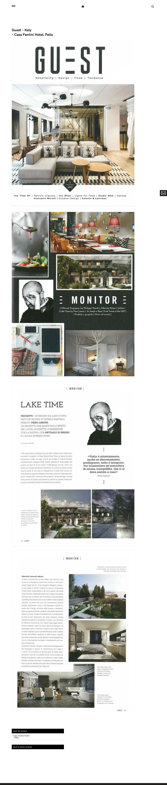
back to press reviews (22, 747)
